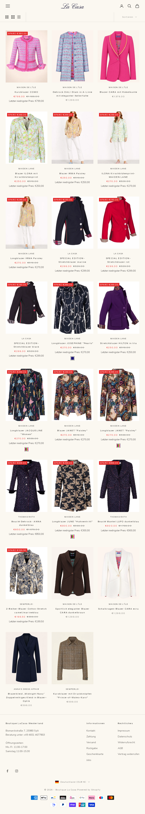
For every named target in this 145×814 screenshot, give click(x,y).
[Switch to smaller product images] (12, 17)
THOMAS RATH (26, 517)
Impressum (124, 730)
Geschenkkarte (94, 754)
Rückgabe (92, 748)
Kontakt (90, 730)
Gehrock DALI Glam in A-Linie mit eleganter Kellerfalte (72, 94)
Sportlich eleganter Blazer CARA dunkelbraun (72, 610)
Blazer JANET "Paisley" (72, 430)
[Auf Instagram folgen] (16, 771)
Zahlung (91, 736)
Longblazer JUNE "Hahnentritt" (72, 521)
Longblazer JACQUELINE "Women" (26, 432)
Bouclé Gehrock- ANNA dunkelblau (26, 523)
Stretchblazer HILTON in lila (118, 343)
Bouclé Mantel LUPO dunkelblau (118, 521)
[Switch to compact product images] (19, 17)
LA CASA (72, 253)
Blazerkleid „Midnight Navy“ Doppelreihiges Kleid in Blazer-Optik (26, 697)
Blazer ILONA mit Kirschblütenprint (26, 175)
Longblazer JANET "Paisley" (118, 430)
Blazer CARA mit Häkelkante (118, 92)
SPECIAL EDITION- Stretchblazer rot (118, 260)
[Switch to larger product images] (6, 17)
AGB (120, 748)
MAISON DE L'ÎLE (26, 87)
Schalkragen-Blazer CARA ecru (118, 608)
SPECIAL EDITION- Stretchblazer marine (72, 260)
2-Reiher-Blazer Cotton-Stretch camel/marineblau (26, 610)
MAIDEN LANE (26, 168)
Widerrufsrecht (126, 742)
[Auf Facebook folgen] (7, 771)
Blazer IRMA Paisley (72, 173)
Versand (91, 742)
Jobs (88, 760)
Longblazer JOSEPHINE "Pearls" (72, 343)
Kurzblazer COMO (26, 92)
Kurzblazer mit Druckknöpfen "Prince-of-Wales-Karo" (72, 695)
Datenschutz (125, 736)
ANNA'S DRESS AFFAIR (26, 689)
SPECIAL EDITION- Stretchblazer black (26, 345)
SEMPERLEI (26, 604)
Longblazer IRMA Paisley (26, 258)
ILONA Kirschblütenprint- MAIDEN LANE (118, 175)
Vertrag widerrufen (128, 754)
